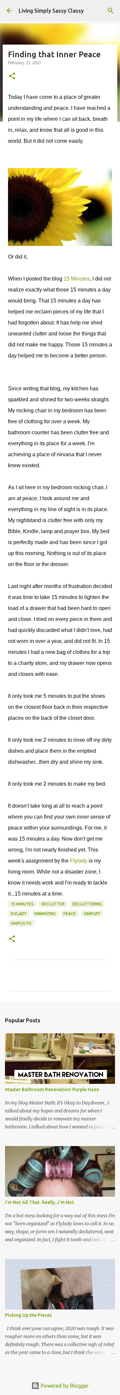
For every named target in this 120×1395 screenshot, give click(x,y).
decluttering (87, 904)
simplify (92, 913)
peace (69, 913)
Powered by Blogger (64, 1386)
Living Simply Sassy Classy (51, 11)
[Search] (111, 11)
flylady (19, 913)
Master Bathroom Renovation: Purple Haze (52, 1089)
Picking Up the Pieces (28, 1315)
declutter (53, 904)
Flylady (79, 861)
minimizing (45, 913)
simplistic (21, 923)
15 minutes (22, 904)
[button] (12, 76)
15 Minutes (77, 279)
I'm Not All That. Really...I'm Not (39, 1202)
